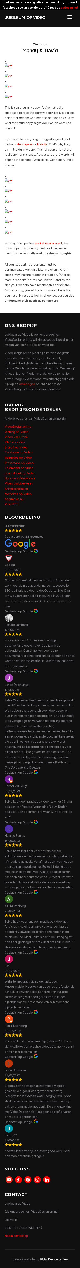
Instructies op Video (18, 457)
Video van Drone (16, 437)
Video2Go (11, 504)
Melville (42, 144)
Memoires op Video (18, 494)
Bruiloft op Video (16, 447)
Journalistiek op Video (20, 473)
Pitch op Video (15, 442)
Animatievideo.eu (16, 488)
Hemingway (25, 144)
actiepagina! (69, 7)
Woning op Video (17, 432)
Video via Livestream (19, 483)
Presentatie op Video (19, 463)
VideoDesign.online (18, 426)
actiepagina (27, 384)
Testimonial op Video (19, 468)
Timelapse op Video (18, 452)
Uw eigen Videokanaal (20, 478)
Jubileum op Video (25, 17)
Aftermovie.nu (14, 499)
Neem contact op (16, 1235)
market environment (48, 243)
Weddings (40, 44)
